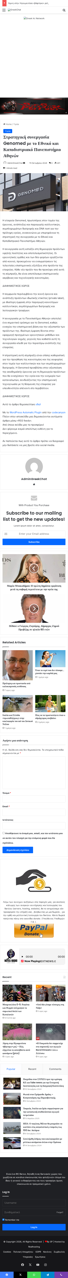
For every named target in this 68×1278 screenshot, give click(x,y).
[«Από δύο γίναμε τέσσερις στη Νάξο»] (50, 993)
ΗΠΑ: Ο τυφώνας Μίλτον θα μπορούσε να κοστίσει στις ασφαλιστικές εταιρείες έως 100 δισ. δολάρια (42, 1127)
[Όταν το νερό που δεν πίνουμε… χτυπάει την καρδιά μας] (50, 658)
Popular (11, 1069)
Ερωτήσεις (40, 1257)
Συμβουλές (59, 1251)
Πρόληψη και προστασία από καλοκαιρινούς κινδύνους (16, 685)
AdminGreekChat (15, 163)
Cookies (7, 1251)
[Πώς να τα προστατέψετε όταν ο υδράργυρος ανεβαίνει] (50, 703)
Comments (55, 1069)
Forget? (60, 1212)
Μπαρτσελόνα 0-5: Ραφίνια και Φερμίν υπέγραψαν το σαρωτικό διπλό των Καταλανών (16, 1009)
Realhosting (34, 1246)
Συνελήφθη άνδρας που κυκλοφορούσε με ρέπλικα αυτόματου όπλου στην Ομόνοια (42, 1140)
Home (8, 124)
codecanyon (58, 412)
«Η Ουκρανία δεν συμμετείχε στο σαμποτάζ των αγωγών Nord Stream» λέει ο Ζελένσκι (49, 1048)
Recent (32, 1069)
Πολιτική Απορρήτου (23, 1251)
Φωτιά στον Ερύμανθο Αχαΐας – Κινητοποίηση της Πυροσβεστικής (39, 1096)
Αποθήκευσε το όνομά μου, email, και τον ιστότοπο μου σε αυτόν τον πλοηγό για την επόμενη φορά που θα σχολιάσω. (33, 838)
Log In (34, 1227)
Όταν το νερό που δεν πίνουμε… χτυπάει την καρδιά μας (49, 672)
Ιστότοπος (8, 820)
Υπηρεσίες (28, 1257)
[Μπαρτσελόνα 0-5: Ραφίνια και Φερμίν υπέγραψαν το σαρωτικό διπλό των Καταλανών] (17, 993)
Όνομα (7, 793)
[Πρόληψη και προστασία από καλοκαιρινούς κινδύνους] (18, 665)
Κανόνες (47, 1251)
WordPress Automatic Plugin (26, 412)
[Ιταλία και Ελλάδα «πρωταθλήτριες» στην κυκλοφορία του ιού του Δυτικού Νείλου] (18, 703)
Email (6, 806)
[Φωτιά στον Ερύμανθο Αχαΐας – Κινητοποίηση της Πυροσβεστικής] (12, 1099)
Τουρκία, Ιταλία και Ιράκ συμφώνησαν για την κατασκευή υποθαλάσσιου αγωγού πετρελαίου (43, 1112)
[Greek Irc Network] (34, 18)
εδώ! (38, 404)
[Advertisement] (34, 59)
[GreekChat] (14, 10)
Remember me (11, 1220)
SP (51, 1241)
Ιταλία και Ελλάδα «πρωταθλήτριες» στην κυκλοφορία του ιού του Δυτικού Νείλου (18, 720)
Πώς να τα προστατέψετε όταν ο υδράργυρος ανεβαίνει (50, 717)
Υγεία (16, 124)
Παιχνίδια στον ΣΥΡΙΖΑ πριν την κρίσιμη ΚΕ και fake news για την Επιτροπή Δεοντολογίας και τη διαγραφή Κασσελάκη (43, 1082)
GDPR (38, 1251)
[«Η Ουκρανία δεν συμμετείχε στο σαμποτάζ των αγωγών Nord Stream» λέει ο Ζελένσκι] (50, 1032)
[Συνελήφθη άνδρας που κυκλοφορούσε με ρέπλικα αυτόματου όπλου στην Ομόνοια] (12, 1143)
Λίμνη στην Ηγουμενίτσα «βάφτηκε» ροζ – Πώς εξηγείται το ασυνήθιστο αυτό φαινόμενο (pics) (16, 1048)
